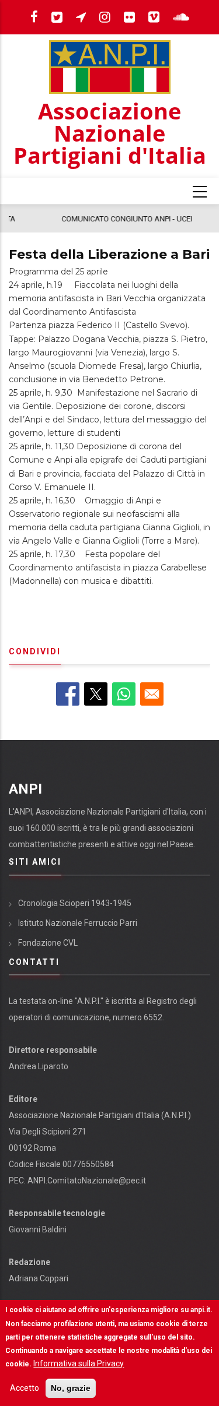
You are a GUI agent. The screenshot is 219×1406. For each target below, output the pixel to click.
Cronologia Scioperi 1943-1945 (74, 903)
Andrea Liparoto (38, 1066)
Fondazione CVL (48, 942)
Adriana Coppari (38, 1278)
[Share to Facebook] (67, 694)
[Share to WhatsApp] (123, 694)
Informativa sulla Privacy (78, 1363)
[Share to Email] (152, 694)
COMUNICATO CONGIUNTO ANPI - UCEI (84, 218)
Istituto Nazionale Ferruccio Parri (77, 923)
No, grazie (71, 1388)
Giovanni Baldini (38, 1229)
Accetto (24, 1388)
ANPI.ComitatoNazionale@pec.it (86, 1180)
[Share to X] (95, 694)
